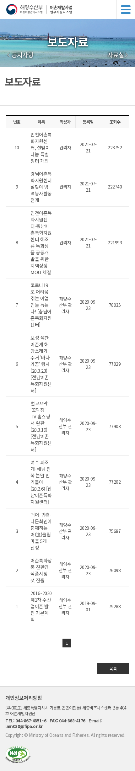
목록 (113, 668)
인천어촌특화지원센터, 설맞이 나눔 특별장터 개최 (41, 147)
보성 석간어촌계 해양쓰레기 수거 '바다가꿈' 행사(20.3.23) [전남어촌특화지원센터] (41, 364)
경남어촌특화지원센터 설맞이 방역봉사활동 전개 (41, 186)
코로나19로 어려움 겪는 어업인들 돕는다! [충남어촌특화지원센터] (41, 305)
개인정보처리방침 (23, 697)
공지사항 (22, 55)
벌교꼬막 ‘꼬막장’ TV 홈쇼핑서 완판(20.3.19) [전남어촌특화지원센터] (41, 426)
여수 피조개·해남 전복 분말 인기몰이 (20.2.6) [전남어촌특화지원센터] (41, 482)
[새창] (17, 761)
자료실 (115, 55)
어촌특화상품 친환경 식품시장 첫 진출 (41, 570)
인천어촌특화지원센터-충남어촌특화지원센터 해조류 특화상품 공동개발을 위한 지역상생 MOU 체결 (41, 242)
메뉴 (125, 9)
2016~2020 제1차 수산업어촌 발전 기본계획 (41, 606)
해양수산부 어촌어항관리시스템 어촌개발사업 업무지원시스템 (70, 9)
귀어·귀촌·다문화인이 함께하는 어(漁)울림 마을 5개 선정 (41, 531)
